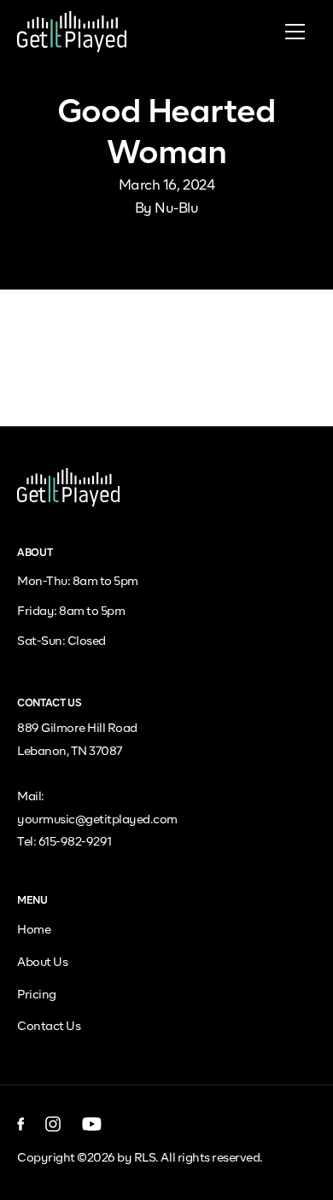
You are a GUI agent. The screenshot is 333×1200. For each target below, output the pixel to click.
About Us (42, 963)
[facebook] (21, 1124)
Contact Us (48, 1027)
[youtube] (92, 1124)
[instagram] (53, 1124)
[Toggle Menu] (294, 31)
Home (33, 930)
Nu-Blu (176, 209)
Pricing (36, 995)
